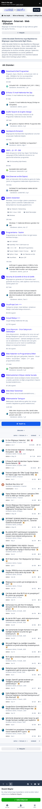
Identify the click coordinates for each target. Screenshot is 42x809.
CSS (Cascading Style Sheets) (17, 161)
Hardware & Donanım (14, 131)
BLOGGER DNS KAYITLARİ (18, 169)
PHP (34, 251)
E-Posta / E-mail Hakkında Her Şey (19, 92)
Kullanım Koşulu (16, 794)
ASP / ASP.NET (13, 241)
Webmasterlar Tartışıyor (15, 398)
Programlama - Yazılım (15, 232)
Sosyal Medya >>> (13, 318)
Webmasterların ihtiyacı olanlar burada (21, 375)
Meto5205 (20, 171)
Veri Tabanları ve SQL (29, 254)
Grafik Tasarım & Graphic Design (19, 112)
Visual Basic (12, 257)
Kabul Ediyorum (22, 800)
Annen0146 (21, 87)
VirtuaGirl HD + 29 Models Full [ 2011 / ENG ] (24, 85)
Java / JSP (23, 257)
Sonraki (33, 435)
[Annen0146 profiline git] (7, 86)
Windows (12, 215)
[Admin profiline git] (7, 105)
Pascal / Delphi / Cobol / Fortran (18, 251)
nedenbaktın (16, 486)
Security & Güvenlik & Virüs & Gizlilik (20, 276)
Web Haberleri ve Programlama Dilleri (21, 353)
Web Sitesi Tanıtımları (14, 391)
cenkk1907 (21, 193)
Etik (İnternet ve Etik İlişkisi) (17, 176)
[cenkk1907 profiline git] (7, 191)
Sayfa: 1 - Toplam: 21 (20, 435)
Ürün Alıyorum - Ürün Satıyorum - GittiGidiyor (19, 330)
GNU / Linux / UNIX (15, 212)
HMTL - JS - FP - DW (13, 150)
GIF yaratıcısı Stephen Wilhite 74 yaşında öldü (25, 124)
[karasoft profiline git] (7, 369)
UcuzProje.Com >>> (14, 304)
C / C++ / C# (12, 248)
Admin (20, 107)
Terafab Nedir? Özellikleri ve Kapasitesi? (23, 143)
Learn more (4, 3)
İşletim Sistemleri (13, 198)
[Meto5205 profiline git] (7, 170)
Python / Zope (13, 254)
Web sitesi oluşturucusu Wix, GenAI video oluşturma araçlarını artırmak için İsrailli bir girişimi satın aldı (24, 413)
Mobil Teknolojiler (31, 212)
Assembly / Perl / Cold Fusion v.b (19, 245)
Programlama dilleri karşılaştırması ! (21, 368)
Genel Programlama (27, 248)
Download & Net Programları (17, 71)
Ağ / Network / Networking (17, 209)
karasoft (19, 370)
